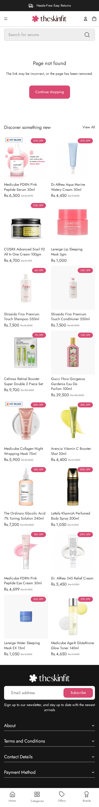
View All (88, 127)
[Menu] (6, 19)
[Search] (87, 34)
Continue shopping (49, 91)
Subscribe (78, 692)
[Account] (85, 18)
